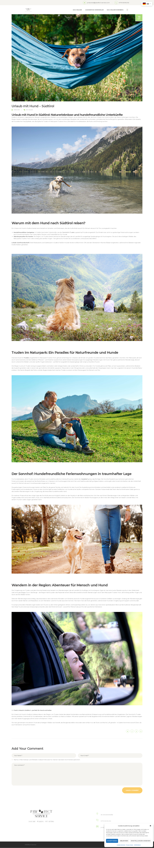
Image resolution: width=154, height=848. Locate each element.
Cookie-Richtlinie (121, 845)
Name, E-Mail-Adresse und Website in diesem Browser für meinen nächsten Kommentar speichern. (47, 760)
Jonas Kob (16, 109)
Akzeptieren (112, 841)
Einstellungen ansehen (140, 841)
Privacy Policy (129, 845)
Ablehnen (124, 841)
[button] (150, 826)
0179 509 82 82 (106, 821)
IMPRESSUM (137, 845)
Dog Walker (29, 109)
